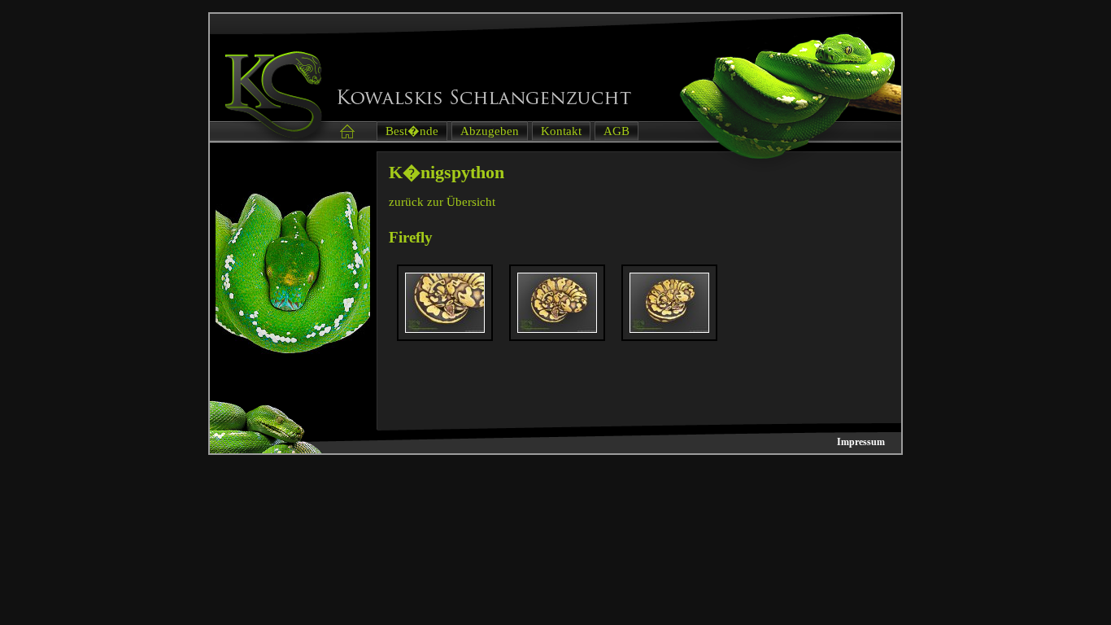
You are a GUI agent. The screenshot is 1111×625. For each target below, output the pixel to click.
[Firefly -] (445, 328)
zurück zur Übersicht (442, 201)
